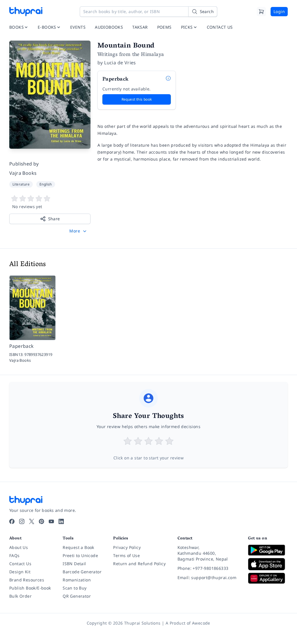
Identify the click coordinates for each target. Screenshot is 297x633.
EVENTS (78, 27)
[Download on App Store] (268, 564)
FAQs (14, 555)
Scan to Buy (74, 588)
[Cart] (261, 11)
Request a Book (78, 547)
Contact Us (20, 563)
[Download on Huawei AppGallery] (268, 578)
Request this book (137, 99)
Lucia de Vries (120, 62)
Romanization (77, 580)
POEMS (164, 27)
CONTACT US (220, 27)
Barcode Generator (82, 571)
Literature (21, 184)
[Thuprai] (25, 11)
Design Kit (19, 571)
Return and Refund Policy (139, 563)
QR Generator (77, 596)
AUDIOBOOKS (109, 27)
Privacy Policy (127, 547)
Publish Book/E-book (30, 588)
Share (54, 218)
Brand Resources (26, 580)
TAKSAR (140, 27)
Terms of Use (126, 555)
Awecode (201, 623)
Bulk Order (20, 596)
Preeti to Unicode (80, 555)
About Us (18, 547)
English (45, 184)
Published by (24, 164)
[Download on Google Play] (268, 550)
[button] (78, 231)
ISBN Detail (74, 563)
